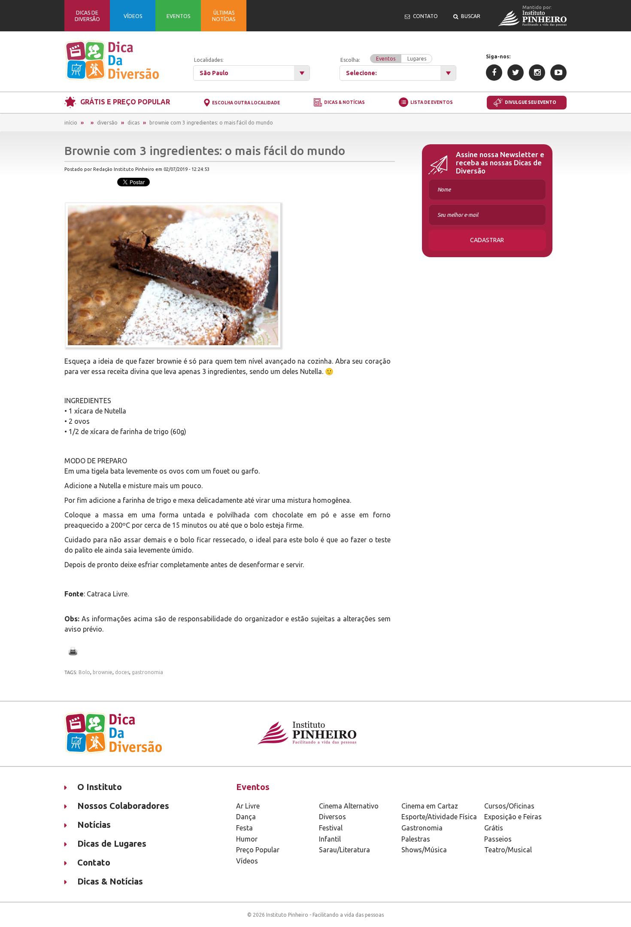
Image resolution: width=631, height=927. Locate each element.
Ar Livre (248, 806)
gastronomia (147, 672)
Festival (331, 828)
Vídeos (247, 861)
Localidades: (209, 60)
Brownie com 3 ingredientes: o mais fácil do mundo (211, 122)
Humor (247, 839)
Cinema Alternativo (349, 806)
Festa (244, 828)
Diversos (332, 817)
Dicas (133, 122)
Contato (93, 862)
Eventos (385, 58)
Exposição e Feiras (513, 817)
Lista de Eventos (431, 102)
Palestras (415, 839)
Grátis (493, 828)
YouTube (558, 72)
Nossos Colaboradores (123, 806)
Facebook (494, 72)
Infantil (330, 839)
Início (70, 122)
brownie (102, 672)
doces (122, 672)
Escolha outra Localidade (246, 102)
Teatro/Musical (508, 850)
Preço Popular (257, 850)
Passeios (498, 839)
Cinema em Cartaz (429, 806)
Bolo (84, 672)
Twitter (515, 72)
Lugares (416, 58)
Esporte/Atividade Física (439, 817)
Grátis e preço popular (125, 102)
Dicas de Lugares (111, 843)
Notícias (94, 825)
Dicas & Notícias (344, 102)
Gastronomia (422, 828)
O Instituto (99, 787)
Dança (246, 817)
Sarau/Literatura (344, 850)
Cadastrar (487, 240)
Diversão (107, 122)
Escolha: (383, 59)
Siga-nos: (498, 56)
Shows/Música (424, 850)
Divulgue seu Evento (530, 102)
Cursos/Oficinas (509, 806)
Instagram (537, 72)
